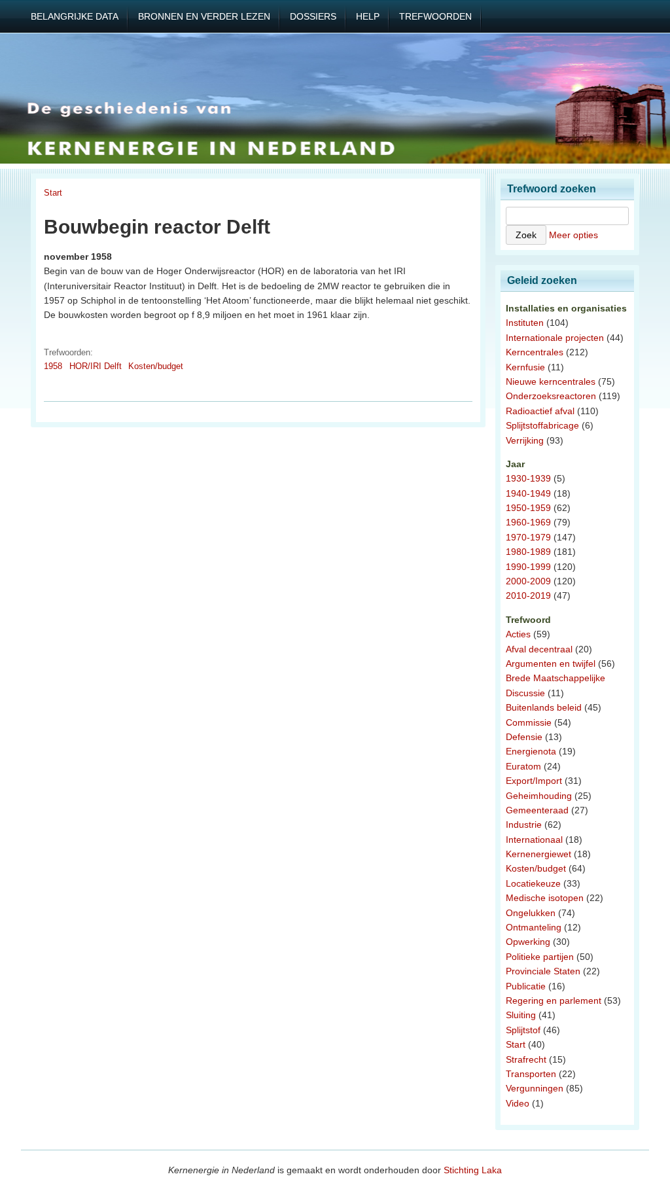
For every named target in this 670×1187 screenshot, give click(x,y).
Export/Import (534, 780)
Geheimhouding (539, 795)
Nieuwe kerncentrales (550, 381)
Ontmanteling (533, 927)
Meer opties (573, 235)
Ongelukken (530, 913)
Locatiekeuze (533, 883)
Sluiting (521, 1015)
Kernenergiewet (538, 854)
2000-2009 (528, 581)
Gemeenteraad (537, 810)
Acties (518, 634)
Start (53, 193)
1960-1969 (528, 522)
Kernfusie (525, 367)
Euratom (523, 766)
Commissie (529, 722)
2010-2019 (528, 595)
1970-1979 (528, 537)
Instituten (525, 322)
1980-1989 (528, 551)
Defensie (524, 737)
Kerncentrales (534, 352)
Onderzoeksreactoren (551, 396)
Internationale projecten (555, 337)
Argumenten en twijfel (550, 663)
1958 (53, 366)
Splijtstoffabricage (542, 425)
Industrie (524, 824)
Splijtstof (523, 1030)
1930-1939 (528, 478)
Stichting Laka (473, 1170)
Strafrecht (526, 1059)
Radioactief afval (540, 411)
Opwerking (528, 941)
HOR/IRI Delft (95, 366)
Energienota (531, 751)
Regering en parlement (553, 1000)
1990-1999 (528, 566)
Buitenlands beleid (544, 707)
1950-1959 (528, 508)
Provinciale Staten (543, 971)
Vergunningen (534, 1088)
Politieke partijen (540, 956)
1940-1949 (528, 493)
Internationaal (534, 839)
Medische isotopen (545, 898)
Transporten (531, 1074)
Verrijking (525, 440)
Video (517, 1103)
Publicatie (526, 986)
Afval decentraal (539, 649)
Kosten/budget (155, 366)
